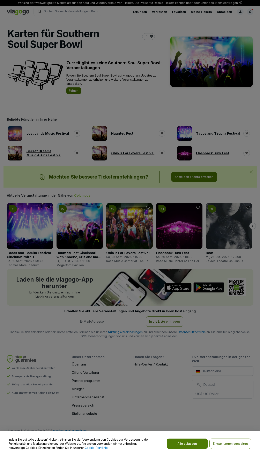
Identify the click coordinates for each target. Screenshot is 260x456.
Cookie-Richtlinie (96, 447)
